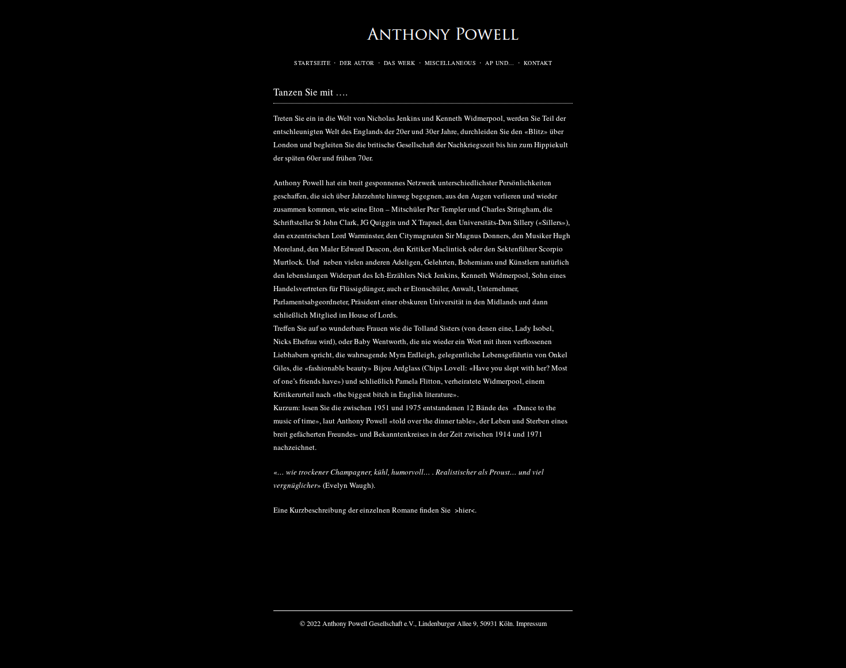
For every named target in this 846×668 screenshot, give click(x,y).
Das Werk (400, 63)
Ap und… (500, 63)
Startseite (312, 63)
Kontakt (538, 63)
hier (465, 510)
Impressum (531, 623)
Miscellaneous (451, 63)
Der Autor (357, 63)
